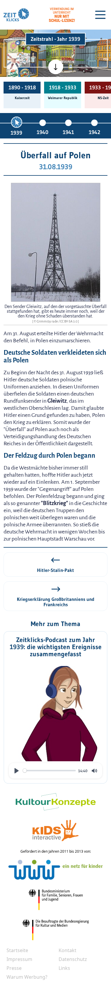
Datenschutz (73, 959)
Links (64, 968)
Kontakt (67, 950)
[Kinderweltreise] (24, 73)
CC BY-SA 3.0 (69, 321)
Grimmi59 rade (48, 321)
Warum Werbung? (27, 977)
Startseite (17, 950)
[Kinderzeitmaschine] (24, 46)
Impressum (19, 959)
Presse (14, 968)
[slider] (49, 770)
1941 (68, 132)
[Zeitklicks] (16, 15)
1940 (42, 132)
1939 (16, 133)
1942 (94, 132)
